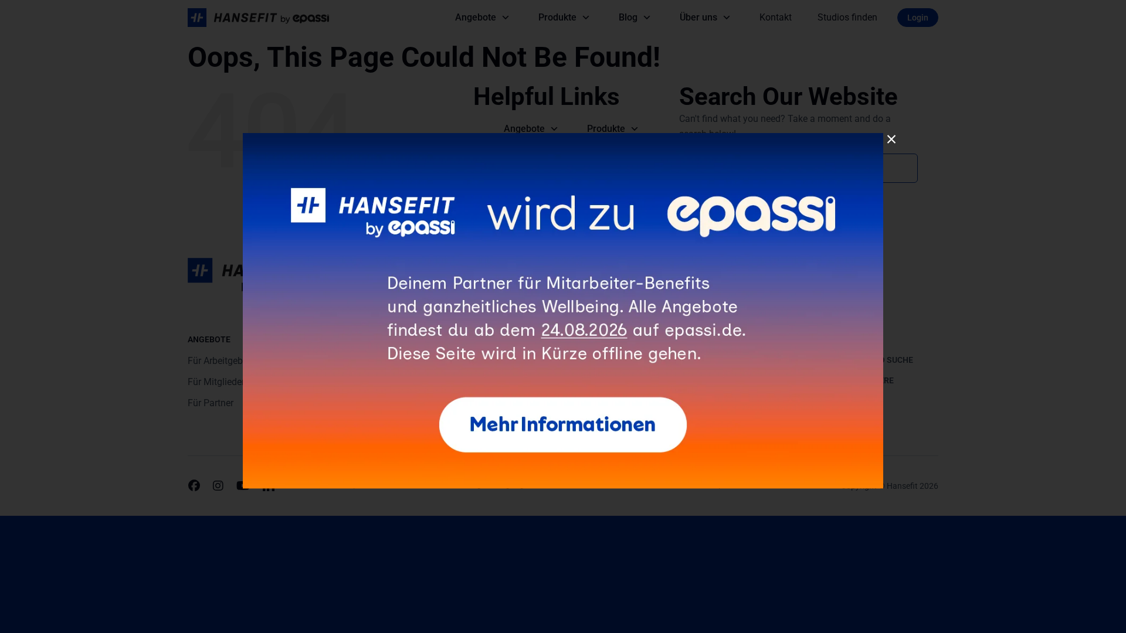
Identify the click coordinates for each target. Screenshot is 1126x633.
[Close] (891, 139)
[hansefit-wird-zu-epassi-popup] (563, 137)
